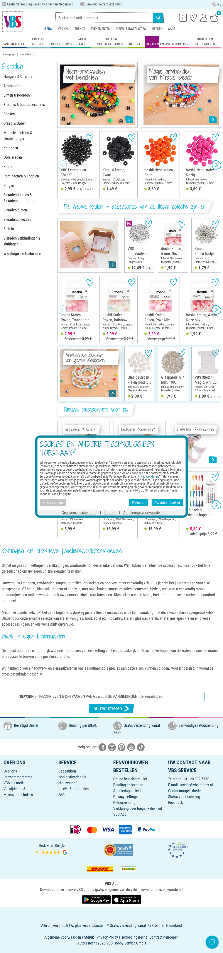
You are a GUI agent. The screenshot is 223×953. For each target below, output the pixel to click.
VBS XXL (63, 29)
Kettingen (10, 148)
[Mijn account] (204, 17)
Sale (171, 29)
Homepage (8, 54)
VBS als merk (13, 783)
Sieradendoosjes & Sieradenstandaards (18, 197)
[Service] (183, 17)
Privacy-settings (125, 796)
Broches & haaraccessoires (24, 104)
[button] (62, 165)
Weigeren (138, 502)
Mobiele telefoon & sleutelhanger (17, 135)
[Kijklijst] (193, 17)
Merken (157, 29)
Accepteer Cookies (167, 502)
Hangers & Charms (17, 76)
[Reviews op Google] (52, 849)
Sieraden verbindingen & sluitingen (22, 241)
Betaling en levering (128, 785)
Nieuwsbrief (67, 783)
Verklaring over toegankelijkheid (137, 808)
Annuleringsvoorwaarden (142, 512)
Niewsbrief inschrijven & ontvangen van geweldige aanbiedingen (78, 696)
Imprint (109, 512)
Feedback (175, 802)
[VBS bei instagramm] (112, 747)
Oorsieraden (12, 157)
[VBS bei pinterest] (121, 747)
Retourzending (124, 802)
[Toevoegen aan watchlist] (90, 137)
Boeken (9, 114)
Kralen (8, 166)
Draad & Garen (14, 123)
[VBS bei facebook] (102, 747)
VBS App (120, 814)
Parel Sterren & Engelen (21, 176)
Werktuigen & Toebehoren (22, 253)
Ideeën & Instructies (131, 29)
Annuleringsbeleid (127, 790)
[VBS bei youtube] (131, 747)
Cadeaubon (67, 771)
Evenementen (100, 29)
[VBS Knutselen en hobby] (13, 21)
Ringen (8, 185)
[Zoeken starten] (158, 17)
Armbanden (12, 85)
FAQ (61, 794)
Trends (79, 29)
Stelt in (8, 228)
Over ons (10, 771)
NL (219, 4)
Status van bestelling (184, 796)
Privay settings (52, 502)
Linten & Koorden (16, 95)
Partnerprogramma (18, 777)
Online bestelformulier (130, 779)
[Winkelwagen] (214, 17)
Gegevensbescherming (79, 512)
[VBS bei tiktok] (140, 747)
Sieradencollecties (17, 219)
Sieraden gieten (15, 210)
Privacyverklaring (148, 476)
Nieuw (48, 29)
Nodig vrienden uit (72, 777)
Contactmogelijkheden (185, 790)
